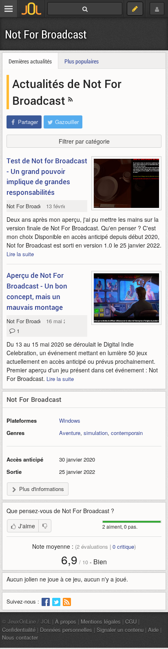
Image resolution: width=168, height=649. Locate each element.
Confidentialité (18, 629)
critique (123, 546)
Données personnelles (66, 629)
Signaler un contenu (120, 629)
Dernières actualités (30, 61)
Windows (69, 420)
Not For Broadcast (46, 34)
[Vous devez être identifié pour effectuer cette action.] (44, 525)
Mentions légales (101, 621)
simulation (96, 433)
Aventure (69, 433)
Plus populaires (81, 61)
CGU (131, 621)
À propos (65, 621)
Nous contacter (20, 637)
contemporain (127, 433)
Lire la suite (20, 254)
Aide (153, 629)
